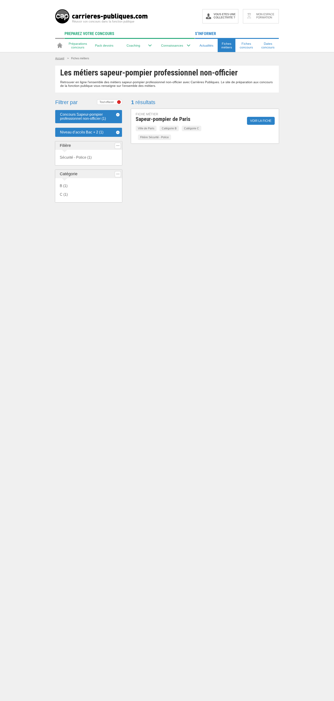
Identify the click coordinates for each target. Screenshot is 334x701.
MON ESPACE (265, 16)
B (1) (63, 186)
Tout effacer (107, 102)
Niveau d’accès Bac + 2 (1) (81, 132)
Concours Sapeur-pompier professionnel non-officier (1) (83, 116)
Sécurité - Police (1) (76, 157)
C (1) (64, 194)
